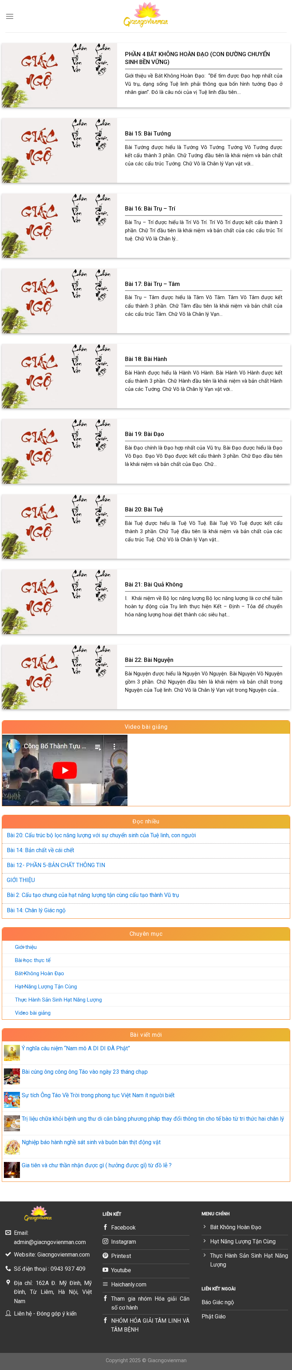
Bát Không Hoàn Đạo (39, 973)
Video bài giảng (33, 1012)
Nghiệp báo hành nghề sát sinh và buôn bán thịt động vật (91, 1141)
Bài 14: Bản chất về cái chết (40, 850)
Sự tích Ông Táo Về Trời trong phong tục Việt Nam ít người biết (98, 1095)
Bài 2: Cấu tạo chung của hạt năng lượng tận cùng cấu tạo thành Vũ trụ (93, 895)
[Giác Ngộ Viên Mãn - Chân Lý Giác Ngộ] (146, 16)
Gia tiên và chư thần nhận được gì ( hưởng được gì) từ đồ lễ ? (97, 1165)
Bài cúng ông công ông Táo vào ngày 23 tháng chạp (85, 1071)
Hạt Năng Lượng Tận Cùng (46, 986)
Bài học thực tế (33, 960)
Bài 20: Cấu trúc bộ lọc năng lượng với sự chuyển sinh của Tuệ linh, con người (101, 835)
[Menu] (9, 16)
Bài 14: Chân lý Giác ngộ (36, 910)
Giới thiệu (26, 947)
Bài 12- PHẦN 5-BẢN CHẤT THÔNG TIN (56, 865)
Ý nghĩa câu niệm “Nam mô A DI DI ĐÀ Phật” (76, 1048)
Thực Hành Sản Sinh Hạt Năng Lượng (58, 999)
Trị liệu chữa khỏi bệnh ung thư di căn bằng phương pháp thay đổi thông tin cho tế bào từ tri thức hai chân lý (153, 1118)
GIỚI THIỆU (21, 880)
